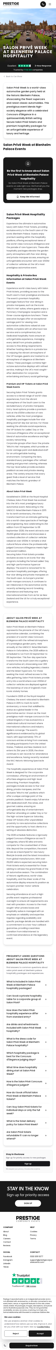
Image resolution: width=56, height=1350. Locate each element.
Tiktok (6, 1267)
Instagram (8, 1260)
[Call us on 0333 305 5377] (5, 1345)
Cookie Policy (43, 1326)
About (6, 1231)
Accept (40, 1333)
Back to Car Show (14, 76)
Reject (16, 1333)
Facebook (7, 1256)
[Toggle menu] (50, 4)
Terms (33, 1239)
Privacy (33, 1235)
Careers (6, 1239)
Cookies (33, 1231)
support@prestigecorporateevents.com (41, 1261)
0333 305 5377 (36, 1256)
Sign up (28, 1163)
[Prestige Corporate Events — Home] (11, 4)
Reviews (6, 1245)
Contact (7, 1242)
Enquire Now (32, 1345)
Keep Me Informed (30, 196)
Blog (5, 1235)
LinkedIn (6, 1263)
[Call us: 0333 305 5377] (43, 4)
